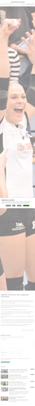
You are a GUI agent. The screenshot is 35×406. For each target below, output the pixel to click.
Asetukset (19, 205)
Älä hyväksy (8, 205)
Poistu (14, 205)
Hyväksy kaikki (26, 205)
